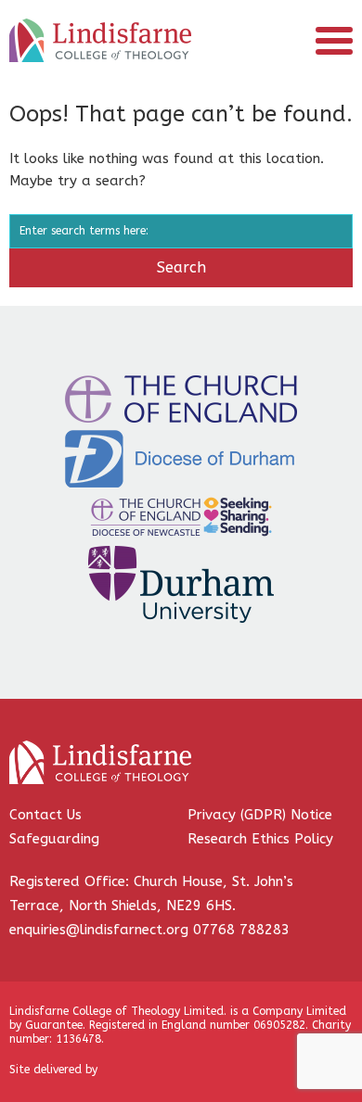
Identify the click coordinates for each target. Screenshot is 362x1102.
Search (181, 267)
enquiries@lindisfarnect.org (98, 929)
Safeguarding (54, 838)
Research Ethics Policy (260, 838)
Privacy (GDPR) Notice (259, 814)
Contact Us (45, 814)
